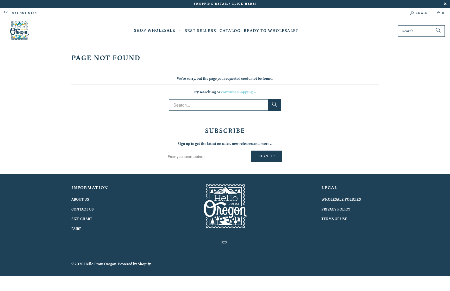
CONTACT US (82, 209)
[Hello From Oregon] (19, 31)
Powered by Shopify (134, 264)
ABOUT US (80, 199)
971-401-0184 (24, 13)
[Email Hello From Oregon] (6, 13)
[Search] (438, 31)
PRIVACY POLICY (335, 209)
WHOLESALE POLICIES (341, 199)
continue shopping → (239, 92)
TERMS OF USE (334, 219)
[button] (157, 30)
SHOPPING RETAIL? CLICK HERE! (225, 3)
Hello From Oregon (100, 264)
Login (422, 13)
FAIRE (76, 229)
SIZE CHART (81, 219)
